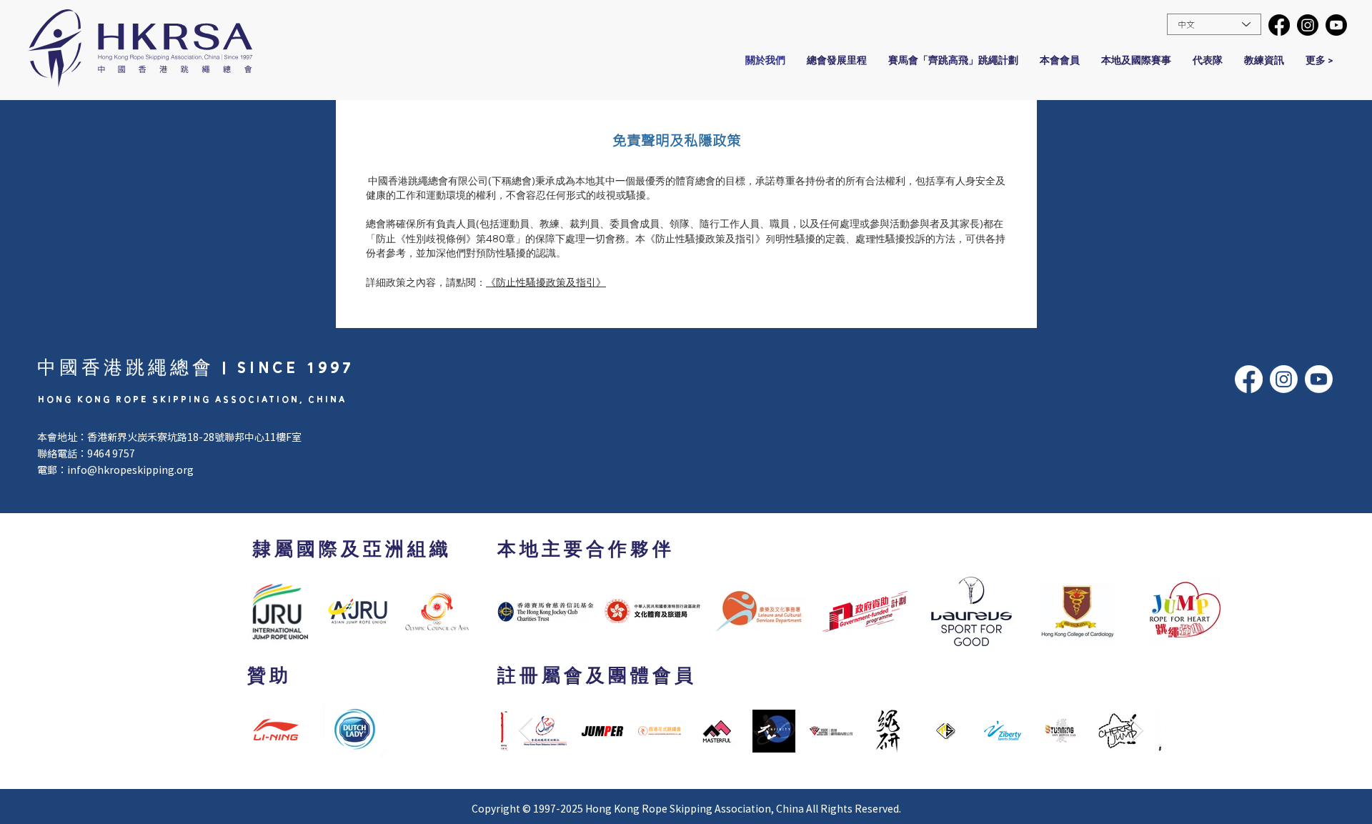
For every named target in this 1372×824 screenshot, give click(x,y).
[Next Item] (1136, 731)
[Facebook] (1279, 25)
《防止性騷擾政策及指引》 (546, 282)
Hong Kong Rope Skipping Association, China (694, 808)
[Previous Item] (525, 731)
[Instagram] (1307, 25)
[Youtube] (1336, 25)
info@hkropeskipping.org (130, 469)
